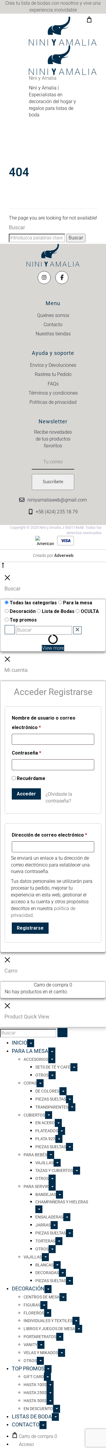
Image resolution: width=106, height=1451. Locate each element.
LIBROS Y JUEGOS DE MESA (49, 1328)
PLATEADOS (46, 1130)
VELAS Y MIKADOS (41, 1352)
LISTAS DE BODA (32, 1416)
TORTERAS (45, 1241)
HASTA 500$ (35, 1400)
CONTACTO (25, 1424)
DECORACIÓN (28, 1288)
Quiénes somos (53, 315)
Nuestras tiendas (53, 334)
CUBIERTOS (34, 1115)
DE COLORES (47, 1091)
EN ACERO (45, 1122)
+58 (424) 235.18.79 (57, 512)
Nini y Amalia (43, 78)
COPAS (30, 1083)
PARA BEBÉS (35, 1154)
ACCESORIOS (36, 1059)
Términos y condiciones (53, 393)
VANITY (30, 1344)
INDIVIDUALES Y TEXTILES (48, 1320)
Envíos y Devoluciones (53, 365)
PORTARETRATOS (40, 1336)
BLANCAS (44, 1265)
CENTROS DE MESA (41, 1297)
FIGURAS (32, 1305)
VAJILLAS (44, 1162)
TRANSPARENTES (51, 1107)
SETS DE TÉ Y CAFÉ (52, 1067)
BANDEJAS (45, 1194)
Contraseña (26, 753)
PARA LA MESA (30, 1051)
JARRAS (43, 1225)
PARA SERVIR (36, 1186)
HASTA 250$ (35, 1392)
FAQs (53, 384)
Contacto (53, 324)
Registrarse (30, 928)
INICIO (19, 1043)
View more (53, 648)
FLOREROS (34, 1313)
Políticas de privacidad (53, 402)
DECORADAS (47, 1272)
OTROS (42, 1075)
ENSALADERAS (49, 1217)
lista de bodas (35, 3)
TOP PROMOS (28, 1368)
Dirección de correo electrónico (49, 835)
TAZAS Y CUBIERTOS (54, 1170)
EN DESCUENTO (38, 1408)
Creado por (53, 555)
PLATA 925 (45, 1138)
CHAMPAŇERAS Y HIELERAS (61, 1201)
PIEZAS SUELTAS (50, 1099)
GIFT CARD (34, 1376)
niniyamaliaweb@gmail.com (57, 500)
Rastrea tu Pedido (53, 374)
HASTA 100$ (35, 1384)
